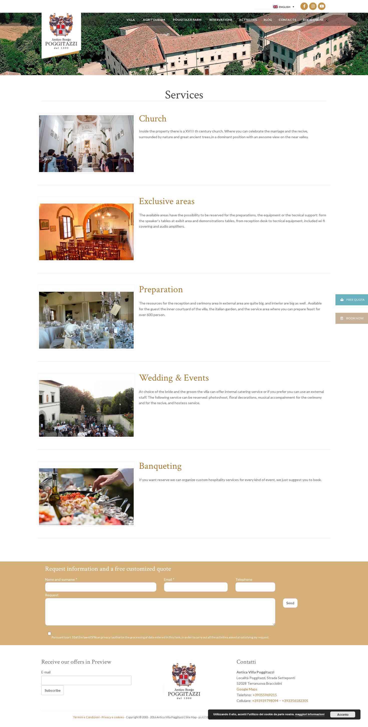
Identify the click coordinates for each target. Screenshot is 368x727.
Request (52, 595)
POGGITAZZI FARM (187, 20)
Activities (248, 20)
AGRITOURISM (154, 20)
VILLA (130, 20)
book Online (313, 20)
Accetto (342, 714)
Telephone (243, 579)
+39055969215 (265, 695)
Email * (169, 579)
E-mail (46, 672)
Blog (268, 20)
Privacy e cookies (113, 717)
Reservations (220, 20)
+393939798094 (265, 700)
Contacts (287, 20)
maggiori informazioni (309, 714)
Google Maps (247, 689)
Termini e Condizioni (86, 717)
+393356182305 (295, 700)
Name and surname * (61, 579)
